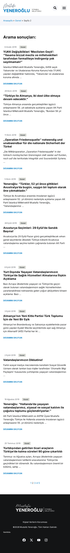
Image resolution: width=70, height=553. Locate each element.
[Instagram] (46, 540)
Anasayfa (8, 20)
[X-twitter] (31, 540)
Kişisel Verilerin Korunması (35, 522)
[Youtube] (38, 540)
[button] (64, 8)
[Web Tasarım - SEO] (7, 532)
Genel (18, 20)
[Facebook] (24, 540)
